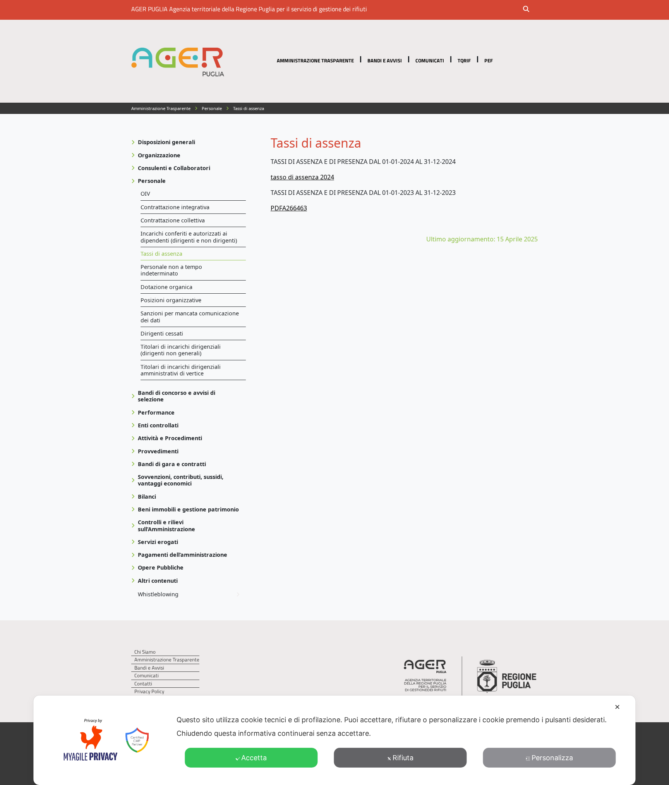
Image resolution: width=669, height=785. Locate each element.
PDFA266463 (289, 208)
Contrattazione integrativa (175, 207)
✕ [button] (617, 707)
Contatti (143, 683)
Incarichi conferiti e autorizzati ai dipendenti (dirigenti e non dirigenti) (189, 237)
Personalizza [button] (552, 758)
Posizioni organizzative (171, 300)
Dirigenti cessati (162, 333)
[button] (531, 9)
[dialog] (334, 740)
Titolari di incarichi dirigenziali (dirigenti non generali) (181, 350)
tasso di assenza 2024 (302, 177)
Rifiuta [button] (403, 758)
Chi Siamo (145, 652)
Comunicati (429, 60)
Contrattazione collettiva (173, 220)
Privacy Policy (149, 691)
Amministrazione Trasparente (315, 60)
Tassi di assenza (161, 253)
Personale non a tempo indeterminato (171, 270)
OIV (145, 193)
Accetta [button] (254, 758)
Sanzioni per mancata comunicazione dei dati (190, 317)
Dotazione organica (166, 287)
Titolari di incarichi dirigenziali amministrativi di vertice (181, 370)
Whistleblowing (158, 594)
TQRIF (464, 60)
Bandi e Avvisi (384, 60)
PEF (488, 60)
